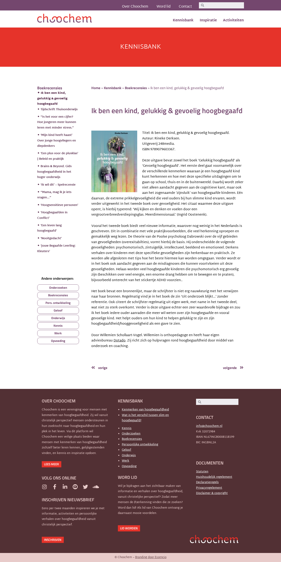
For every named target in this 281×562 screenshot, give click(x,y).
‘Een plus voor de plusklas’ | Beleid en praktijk (57, 156)
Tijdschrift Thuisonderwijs (59, 109)
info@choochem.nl (209, 426)
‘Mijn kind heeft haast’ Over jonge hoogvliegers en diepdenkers (56, 141)
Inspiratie (208, 20)
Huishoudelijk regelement (214, 477)
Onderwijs (129, 455)
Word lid (164, 6)
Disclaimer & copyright (212, 493)
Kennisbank (183, 20)
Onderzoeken (131, 433)
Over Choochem (135, 6)
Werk (125, 460)
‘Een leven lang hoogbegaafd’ (49, 228)
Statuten (202, 471)
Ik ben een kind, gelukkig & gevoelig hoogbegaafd (52, 99)
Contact (185, 6)
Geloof (126, 450)
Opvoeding (129, 466)
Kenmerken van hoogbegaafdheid (145, 409)
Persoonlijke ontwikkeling (140, 444)
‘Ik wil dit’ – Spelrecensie (58, 184)
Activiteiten (233, 20)
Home (95, 88)
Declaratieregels (207, 482)
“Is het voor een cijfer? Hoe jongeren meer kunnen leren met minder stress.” (56, 122)
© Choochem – (140, 557)
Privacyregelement (209, 488)
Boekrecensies (49, 88)
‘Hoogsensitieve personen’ (59, 205)
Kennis (126, 428)
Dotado (119, 341)
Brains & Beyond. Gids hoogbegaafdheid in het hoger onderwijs (54, 172)
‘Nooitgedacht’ (51, 238)
